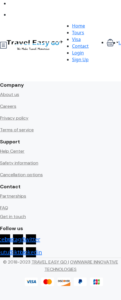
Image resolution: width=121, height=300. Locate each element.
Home (78, 26)
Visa (76, 39)
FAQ (4, 208)
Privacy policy (14, 118)
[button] (112, 43)
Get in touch (13, 216)
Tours (78, 32)
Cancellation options (21, 175)
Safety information (19, 163)
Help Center (12, 151)
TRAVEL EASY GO (50, 262)
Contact (80, 46)
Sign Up (80, 59)
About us (9, 94)
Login (78, 53)
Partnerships (13, 196)
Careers (8, 106)
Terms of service (17, 130)
